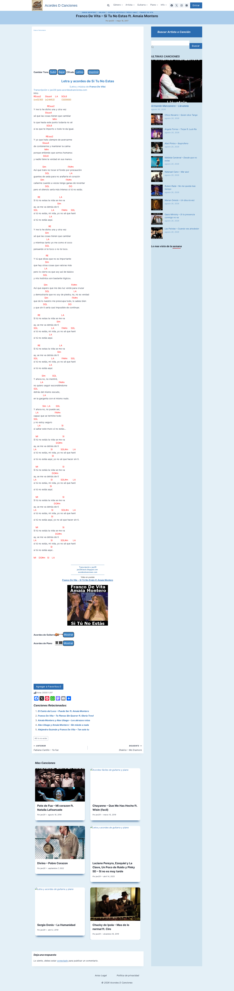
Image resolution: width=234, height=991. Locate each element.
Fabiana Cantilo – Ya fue (46, 748)
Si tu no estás (41, 738)
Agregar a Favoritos (48, 686)
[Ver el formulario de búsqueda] (108, 5)
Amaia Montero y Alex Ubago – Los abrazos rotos (64, 720)
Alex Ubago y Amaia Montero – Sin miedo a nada (63, 725)
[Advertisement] (88, 50)
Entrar (196, 5)
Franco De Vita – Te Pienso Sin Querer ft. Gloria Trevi (66, 715)
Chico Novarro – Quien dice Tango (181, 115)
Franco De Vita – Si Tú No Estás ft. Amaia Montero (87, 580)
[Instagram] (181, 5)
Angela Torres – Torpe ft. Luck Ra (180, 129)
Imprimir (94, 72)
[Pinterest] (186, 5)
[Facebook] (172, 5)
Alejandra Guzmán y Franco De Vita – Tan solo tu (63, 729)
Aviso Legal (101, 975)
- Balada (101, 12)
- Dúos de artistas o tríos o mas (122, 12)
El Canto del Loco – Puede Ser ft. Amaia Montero (63, 711)
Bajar (62, 72)
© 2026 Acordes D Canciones (116, 982)
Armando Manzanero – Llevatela (170, 105)
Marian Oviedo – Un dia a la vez (179, 200)
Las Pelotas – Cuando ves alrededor (182, 228)
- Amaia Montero (88, 12)
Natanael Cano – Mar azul (177, 172)
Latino (79, 72)
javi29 (111, 21)
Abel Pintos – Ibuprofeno (176, 143)
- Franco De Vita (145, 12)
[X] (176, 5)
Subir (53, 72)
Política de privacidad (128, 975)
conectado (62, 960)
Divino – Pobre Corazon (52, 863)
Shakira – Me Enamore (130, 748)
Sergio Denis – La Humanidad (56, 925)
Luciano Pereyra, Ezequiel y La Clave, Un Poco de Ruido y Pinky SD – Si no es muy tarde (113, 867)
